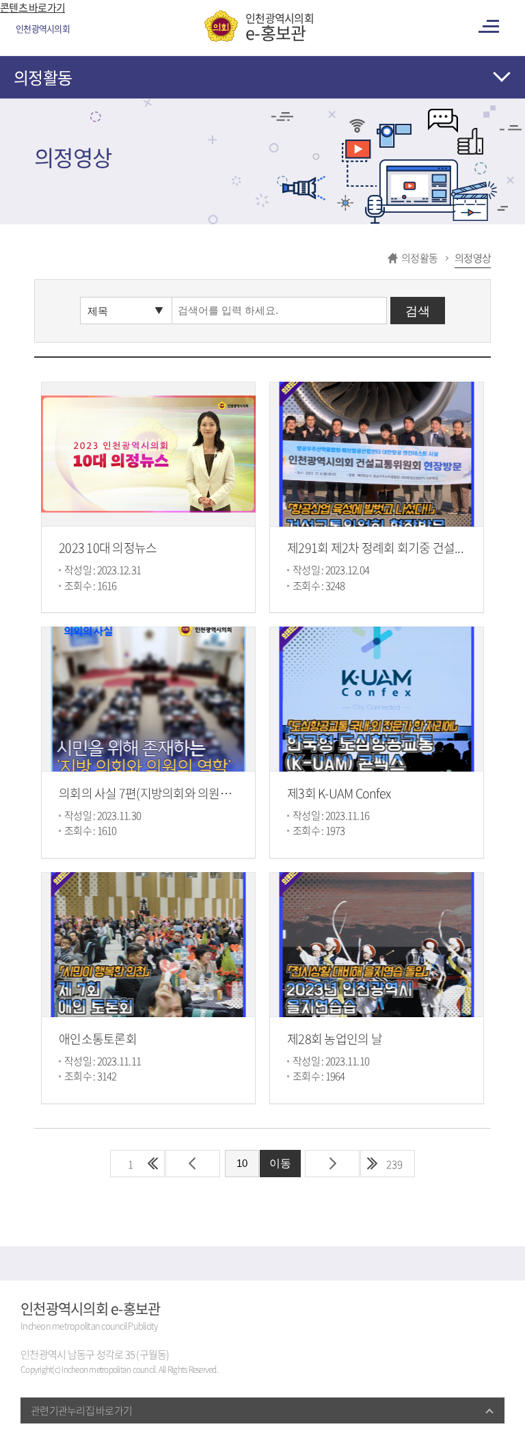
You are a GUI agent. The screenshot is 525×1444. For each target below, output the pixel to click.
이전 (192, 1163)
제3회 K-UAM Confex (338, 793)
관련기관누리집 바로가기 (81, 1410)
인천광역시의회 (279, 26)
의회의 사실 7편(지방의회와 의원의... (149, 793)
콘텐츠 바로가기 (32, 7)
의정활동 (43, 77)
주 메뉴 (491, 26)
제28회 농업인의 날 (334, 1038)
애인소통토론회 (98, 1038)
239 (394, 1164)
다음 (332, 1163)
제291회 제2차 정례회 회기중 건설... (375, 547)
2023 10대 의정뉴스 (108, 547)
